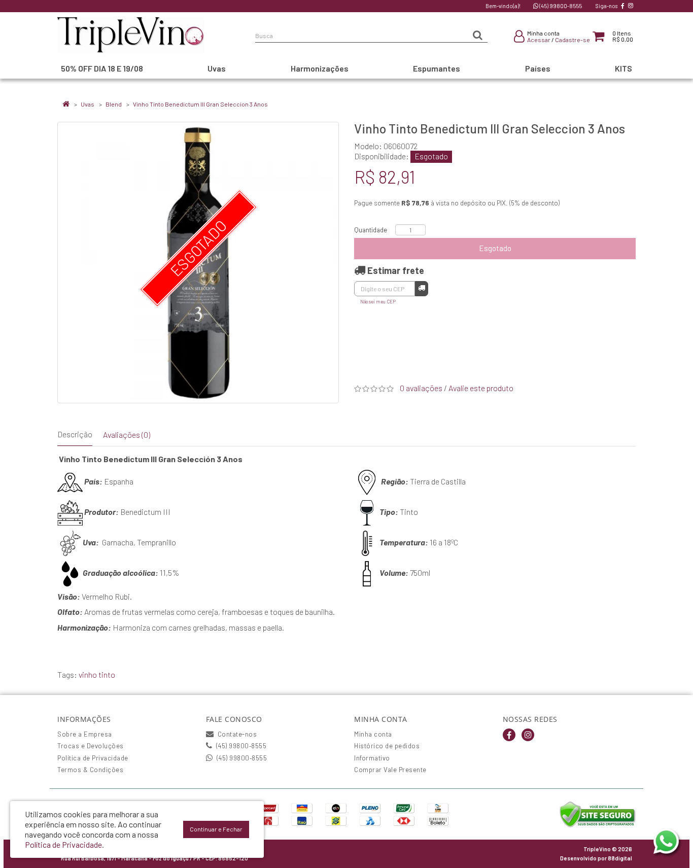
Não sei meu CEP (378, 301)
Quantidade (370, 230)
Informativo (372, 758)
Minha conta (373, 734)
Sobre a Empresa (84, 734)
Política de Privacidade (92, 758)
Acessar (538, 39)
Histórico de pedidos (387, 746)
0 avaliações (421, 388)
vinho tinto (97, 674)
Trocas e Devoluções (90, 746)
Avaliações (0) (126, 434)
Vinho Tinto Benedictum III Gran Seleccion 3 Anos (200, 104)
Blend (114, 104)
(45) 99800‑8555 (560, 6)
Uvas (87, 104)
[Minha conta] (519, 38)
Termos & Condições (90, 770)
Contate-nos (236, 734)
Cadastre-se (572, 39)
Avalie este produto (480, 388)
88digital (620, 858)
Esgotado (495, 248)
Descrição (74, 434)
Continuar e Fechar (216, 828)
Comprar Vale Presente (390, 770)
